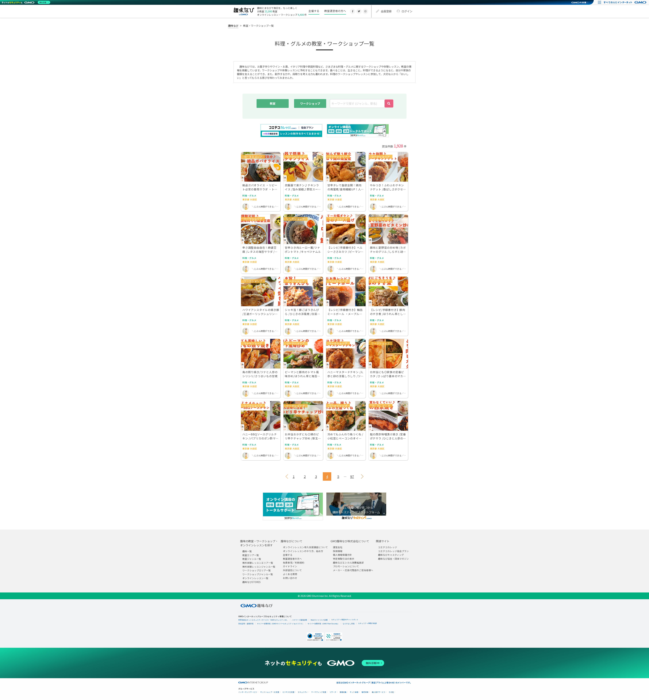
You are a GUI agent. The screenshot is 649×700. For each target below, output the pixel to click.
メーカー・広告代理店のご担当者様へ (353, 570)
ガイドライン (290, 566)
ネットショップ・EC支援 (269, 692)
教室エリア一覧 (250, 555)
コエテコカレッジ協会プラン (393, 551)
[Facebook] (352, 11)
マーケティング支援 (318, 692)
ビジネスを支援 (288, 692)
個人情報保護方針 (342, 554)
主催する (313, 11)
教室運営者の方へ (335, 11)
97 (352, 476)
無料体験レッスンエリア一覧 (257, 562)
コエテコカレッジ (387, 547)
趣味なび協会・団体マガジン (393, 558)
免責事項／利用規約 (293, 562)
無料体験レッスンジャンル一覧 (258, 566)
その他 (391, 692)
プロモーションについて (346, 566)
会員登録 (386, 11)
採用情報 (337, 551)
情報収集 (343, 692)
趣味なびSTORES (251, 582)
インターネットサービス (247, 692)
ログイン (407, 11)
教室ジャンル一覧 (251, 559)
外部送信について (292, 570)
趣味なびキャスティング (391, 554)
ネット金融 (354, 692)
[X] (359, 11)
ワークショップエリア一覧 (256, 570)
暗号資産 (365, 692)
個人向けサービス (378, 692)
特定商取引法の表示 (343, 558)
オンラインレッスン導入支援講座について (305, 547)
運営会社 (337, 547)
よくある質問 (290, 574)
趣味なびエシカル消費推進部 (348, 562)
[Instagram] (365, 11)
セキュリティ (303, 692)
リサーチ (333, 692)
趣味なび (233, 25)
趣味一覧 (247, 551)
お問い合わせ (290, 577)
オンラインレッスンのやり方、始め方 (303, 551)
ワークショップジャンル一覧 (257, 574)
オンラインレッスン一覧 (255, 578)
